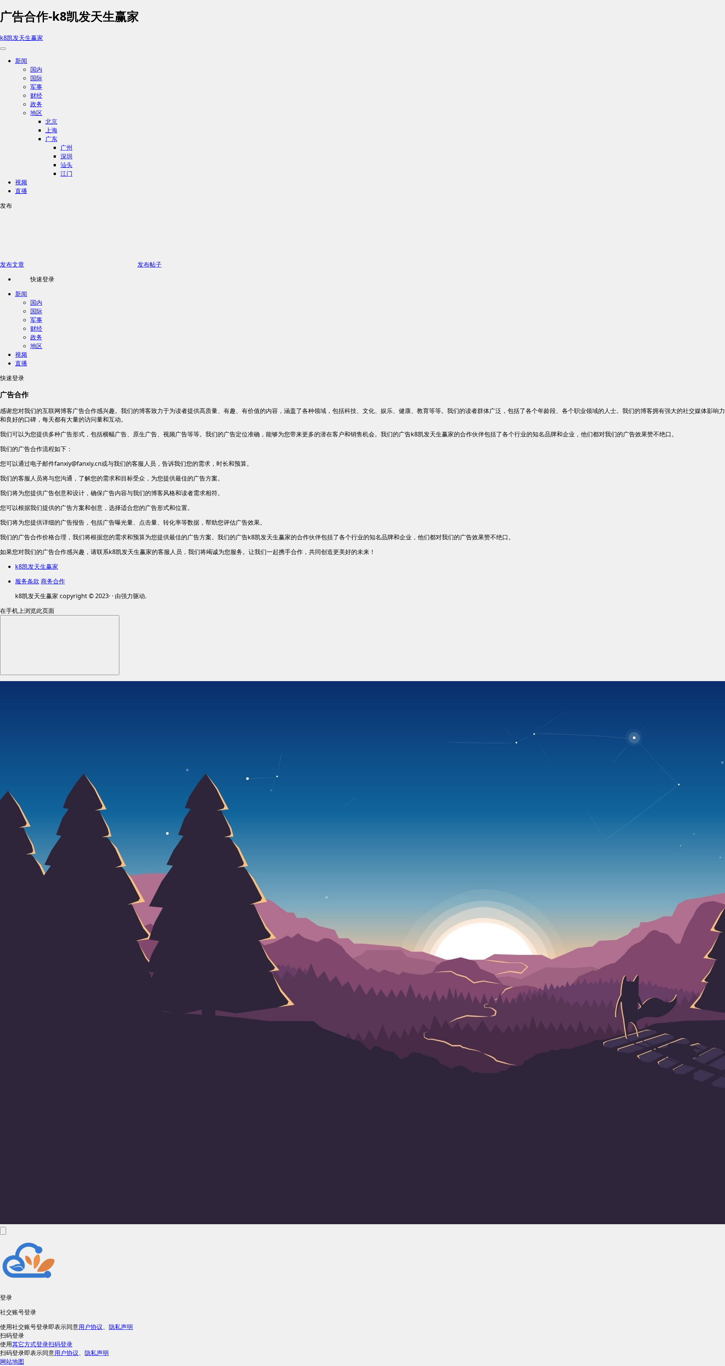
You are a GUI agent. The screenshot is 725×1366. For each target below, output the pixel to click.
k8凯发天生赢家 (21, 38)
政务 (36, 104)
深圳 (66, 156)
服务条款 (27, 581)
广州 (66, 147)
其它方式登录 (30, 1344)
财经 (36, 95)
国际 (36, 78)
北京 (51, 121)
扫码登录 (60, 1344)
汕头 (66, 165)
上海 (51, 130)
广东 (51, 139)
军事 (36, 87)
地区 (36, 113)
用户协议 (91, 1327)
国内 (36, 69)
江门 (66, 173)
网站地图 (12, 1361)
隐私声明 (121, 1327)
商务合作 (53, 581)
